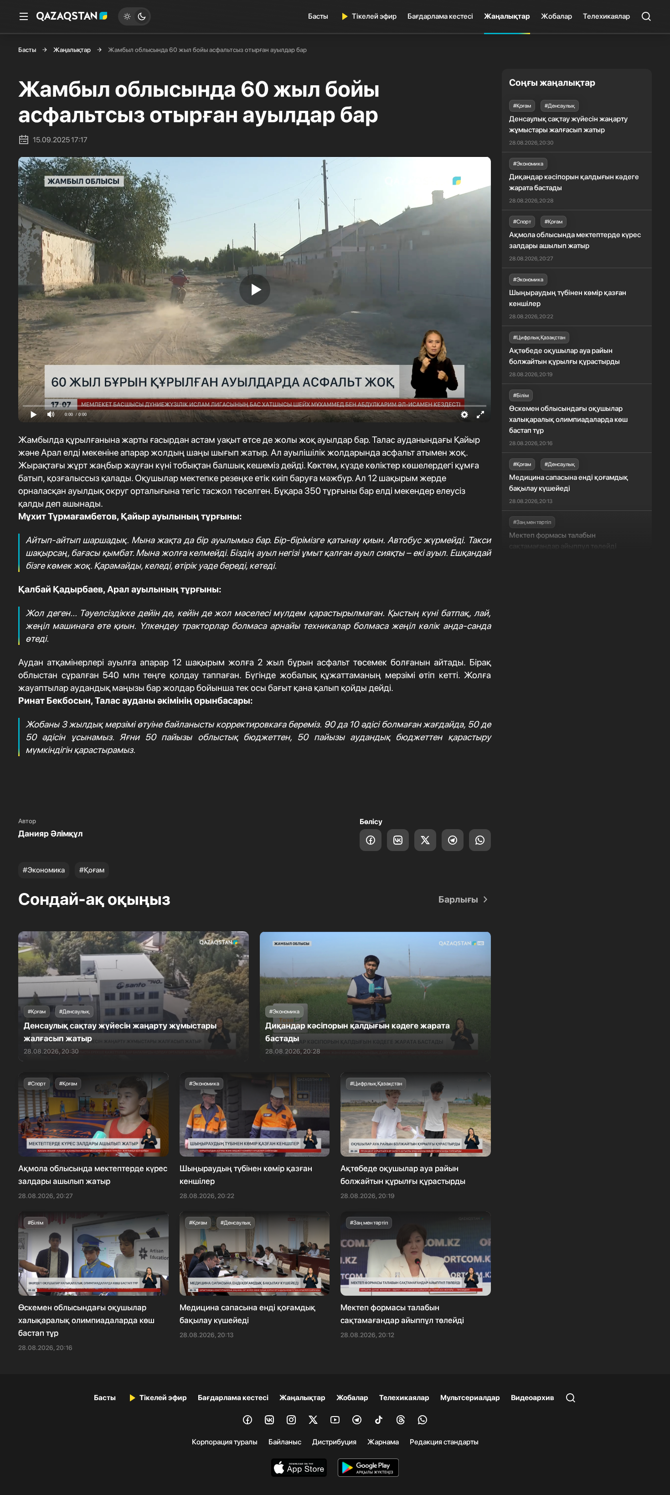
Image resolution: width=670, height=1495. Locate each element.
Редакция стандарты (444, 1442)
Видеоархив (532, 1397)
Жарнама (383, 1442)
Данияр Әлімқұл (50, 833)
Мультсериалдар (470, 1397)
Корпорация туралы (225, 1442)
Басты (318, 16)
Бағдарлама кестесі (440, 16)
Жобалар (556, 16)
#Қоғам (91, 870)
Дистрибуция (334, 1442)
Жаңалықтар (507, 16)
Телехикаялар (606, 16)
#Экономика (44, 870)
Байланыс (284, 1442)
